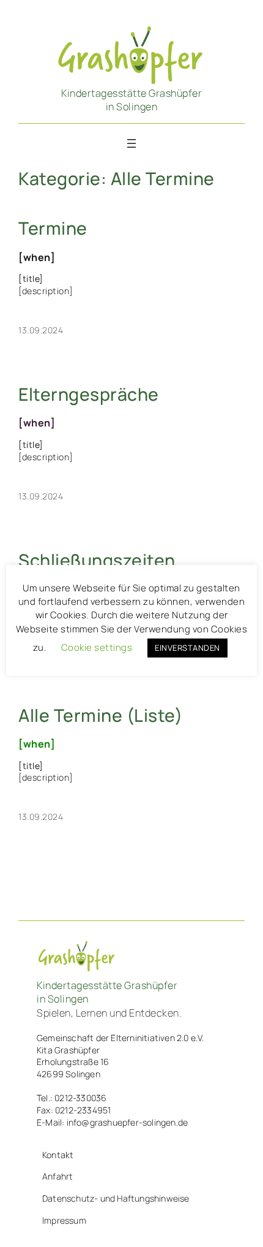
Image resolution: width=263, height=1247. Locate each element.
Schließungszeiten (97, 560)
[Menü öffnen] (131, 143)
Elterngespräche (88, 394)
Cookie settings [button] (97, 647)
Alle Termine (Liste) (100, 716)
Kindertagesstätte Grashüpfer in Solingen (131, 100)
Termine (52, 228)
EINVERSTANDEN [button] (187, 647)
